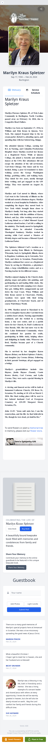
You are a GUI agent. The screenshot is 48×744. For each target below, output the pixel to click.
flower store (36, 430)
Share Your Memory (16, 567)
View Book (12, 529)
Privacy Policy (17, 733)
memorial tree (36, 428)
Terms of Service (30, 733)
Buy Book (25, 529)
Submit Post (24, 609)
